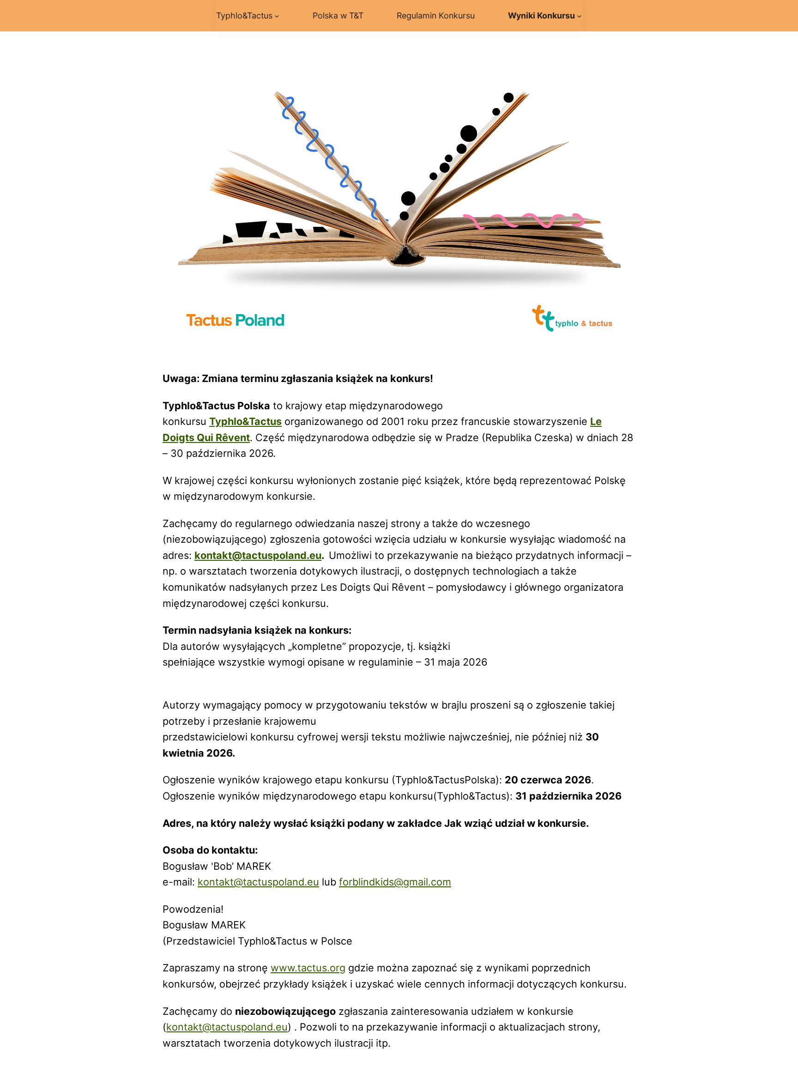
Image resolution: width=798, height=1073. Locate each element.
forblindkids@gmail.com (395, 882)
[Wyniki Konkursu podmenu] (579, 15)
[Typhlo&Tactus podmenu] (276, 15)
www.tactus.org (308, 968)
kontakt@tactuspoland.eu (258, 882)
